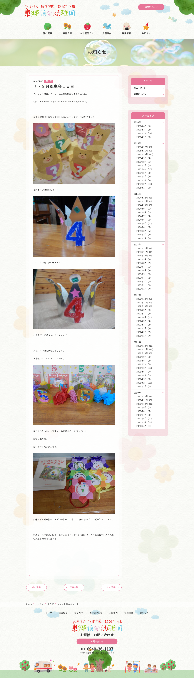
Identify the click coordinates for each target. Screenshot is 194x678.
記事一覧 (74, 587)
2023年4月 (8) (143, 278)
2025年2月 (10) (144, 184)
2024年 (137, 194)
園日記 (49, 81)
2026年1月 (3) (143, 137)
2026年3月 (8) (143, 129)
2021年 (137, 342)
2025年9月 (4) (143, 158)
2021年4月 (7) (143, 375)
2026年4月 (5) (143, 126)
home (29, 604)
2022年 (137, 295)
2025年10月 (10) (144, 154)
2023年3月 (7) (143, 281)
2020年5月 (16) (144, 422)
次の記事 (111, 587)
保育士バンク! (97, 659)
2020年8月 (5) (143, 411)
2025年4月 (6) (143, 176)
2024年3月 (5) (143, 231)
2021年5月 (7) (143, 372)
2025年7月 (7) (143, 165)
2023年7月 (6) (143, 267)
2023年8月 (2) (143, 263)
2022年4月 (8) (143, 325)
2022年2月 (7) (143, 332)
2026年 (137, 122)
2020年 (137, 393)
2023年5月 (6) (143, 274)
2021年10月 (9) (144, 353)
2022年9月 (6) (143, 310)
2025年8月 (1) (143, 162)
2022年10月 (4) (144, 306)
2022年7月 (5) (143, 313)
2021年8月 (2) (143, 360)
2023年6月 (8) (143, 270)
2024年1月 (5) (143, 238)
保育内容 (78, 613)
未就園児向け (96, 613)
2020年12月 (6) (144, 396)
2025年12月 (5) (144, 147)
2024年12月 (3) (144, 198)
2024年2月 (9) (143, 234)
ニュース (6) (140, 88)
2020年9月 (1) (143, 407)
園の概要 (63, 613)
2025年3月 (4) (143, 180)
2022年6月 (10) (144, 317)
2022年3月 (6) (143, 328)
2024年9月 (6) (143, 209)
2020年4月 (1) (143, 426)
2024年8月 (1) (143, 212)
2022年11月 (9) (144, 302)
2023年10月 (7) (144, 255)
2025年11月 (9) (144, 151)
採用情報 (128, 613)
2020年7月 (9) (143, 415)
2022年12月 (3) (144, 299)
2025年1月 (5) (143, 188)
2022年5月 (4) (143, 321)
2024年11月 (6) (144, 201)
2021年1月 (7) (143, 386)
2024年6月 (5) (143, 220)
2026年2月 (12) (144, 133)
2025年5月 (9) (143, 173)
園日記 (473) (140, 94)
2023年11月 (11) (144, 252)
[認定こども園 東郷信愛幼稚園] (50, 10)
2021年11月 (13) (144, 349)
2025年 (137, 143)
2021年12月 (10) (144, 346)
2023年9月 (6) (143, 259)
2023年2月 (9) (143, 285)
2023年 (137, 244)
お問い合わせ (151, 7)
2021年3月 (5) (143, 379)
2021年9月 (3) (143, 357)
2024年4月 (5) (143, 227)
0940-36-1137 (100, 649)
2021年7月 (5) (143, 364)
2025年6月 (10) (144, 169)
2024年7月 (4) (143, 216)
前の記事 (36, 587)
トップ (49, 613)
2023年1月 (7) (143, 289)
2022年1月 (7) (143, 336)
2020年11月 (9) (144, 400)
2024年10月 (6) (144, 205)
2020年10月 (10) (144, 404)
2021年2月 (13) (144, 383)
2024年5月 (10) (144, 223)
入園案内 (113, 613)
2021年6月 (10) (144, 368)
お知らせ (40, 604)
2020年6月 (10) (144, 418)
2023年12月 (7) (144, 248)
